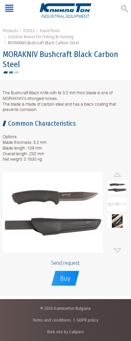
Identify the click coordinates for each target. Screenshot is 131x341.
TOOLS (29, 30)
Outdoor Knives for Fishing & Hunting (41, 36)
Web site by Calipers (65, 331)
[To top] (119, 300)
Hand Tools (49, 30)
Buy (65, 278)
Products (10, 30)
